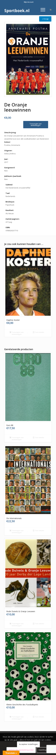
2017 (6, 162)
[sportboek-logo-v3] (23, 9)
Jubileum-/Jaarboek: (12, 176)
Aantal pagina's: (12, 219)
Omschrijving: (10, 132)
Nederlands (10, 196)
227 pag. (9, 222)
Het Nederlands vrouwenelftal (18, 188)
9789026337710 (12, 230)
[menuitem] (29, 2)
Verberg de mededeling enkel (21, 750)
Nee (6, 170)
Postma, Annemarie (12, 145)
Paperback (10, 205)
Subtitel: (9, 184)
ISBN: (8, 227)
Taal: (8, 193)
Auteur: (7, 142)
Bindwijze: (10, 201)
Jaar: (6, 159)
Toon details (39, 332)
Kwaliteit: (10, 210)
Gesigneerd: (9, 167)
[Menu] (41, 9)
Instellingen (43, 750)
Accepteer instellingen (28, 744)
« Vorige (45, 19)
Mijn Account (28, 2)
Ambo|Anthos (10, 153)
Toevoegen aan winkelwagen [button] (17, 333)
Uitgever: (8, 150)
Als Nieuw (10, 213)
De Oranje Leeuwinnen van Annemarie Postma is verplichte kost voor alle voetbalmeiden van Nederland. (26, 137)
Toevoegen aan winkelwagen (36, 125)
